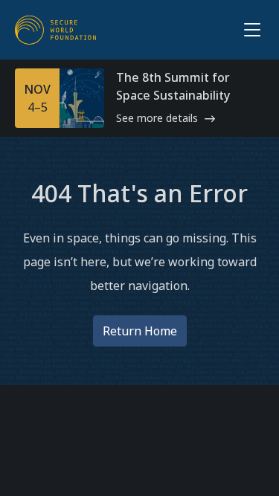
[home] (56, 30)
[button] (249, 30)
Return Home (140, 331)
